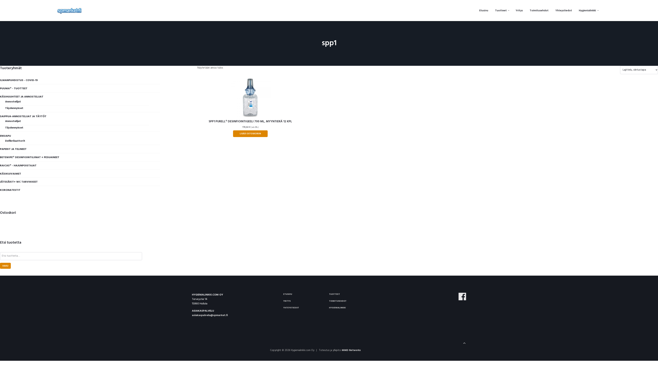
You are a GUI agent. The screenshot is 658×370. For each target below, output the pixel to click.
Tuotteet (334, 294)
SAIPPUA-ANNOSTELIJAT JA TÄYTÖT (23, 116)
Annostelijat (13, 102)
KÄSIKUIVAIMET (10, 174)
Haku (5, 266)
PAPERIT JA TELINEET (13, 149)
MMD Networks (351, 350)
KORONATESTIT (10, 190)
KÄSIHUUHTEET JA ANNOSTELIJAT (21, 97)
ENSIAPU (5, 136)
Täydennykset (14, 108)
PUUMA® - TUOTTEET (13, 88)
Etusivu (287, 294)
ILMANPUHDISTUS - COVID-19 (19, 80)
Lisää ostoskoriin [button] (250, 133)
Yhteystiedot (291, 308)
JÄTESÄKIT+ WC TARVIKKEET (19, 182)
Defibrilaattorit (15, 141)
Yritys (287, 301)
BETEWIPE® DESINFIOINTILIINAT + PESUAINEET (29, 157)
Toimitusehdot (337, 301)
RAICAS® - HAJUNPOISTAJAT (18, 165)
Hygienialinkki (337, 308)
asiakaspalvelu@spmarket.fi (210, 315)
